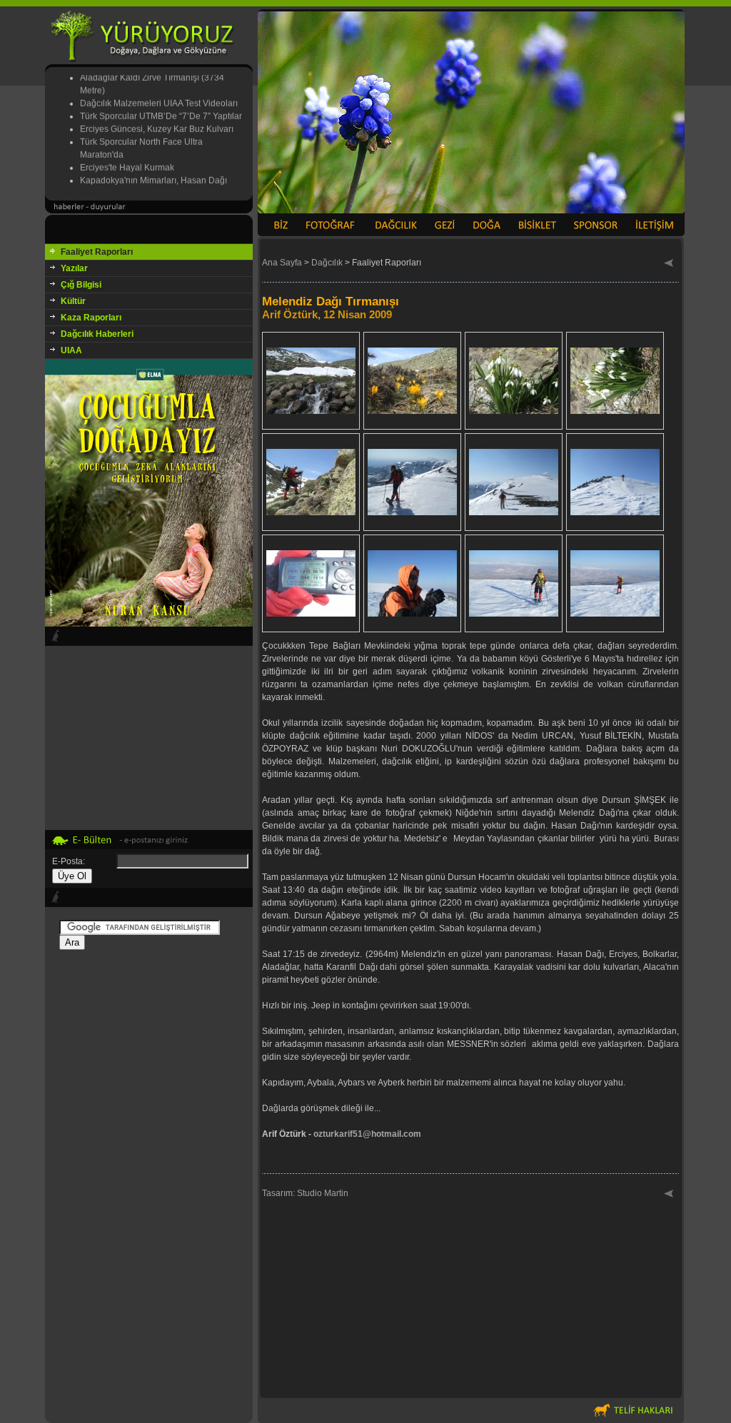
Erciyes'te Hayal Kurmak (127, 158)
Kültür (73, 301)
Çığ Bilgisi (81, 285)
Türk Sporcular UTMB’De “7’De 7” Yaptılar (161, 106)
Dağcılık (327, 263)
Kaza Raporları (91, 318)
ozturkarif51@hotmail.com (367, 1134)
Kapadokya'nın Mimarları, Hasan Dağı (153, 171)
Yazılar (74, 268)
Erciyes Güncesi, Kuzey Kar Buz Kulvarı (156, 119)
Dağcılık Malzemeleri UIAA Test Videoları (159, 93)
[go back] (669, 264)
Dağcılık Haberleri (97, 334)
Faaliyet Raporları (97, 252)
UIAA (71, 350)
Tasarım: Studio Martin (305, 1193)
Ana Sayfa (282, 263)
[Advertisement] (149, 1177)
